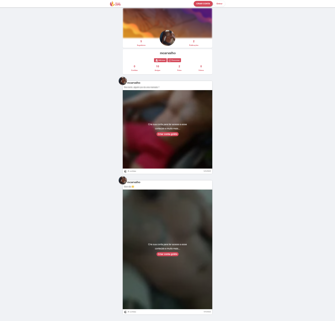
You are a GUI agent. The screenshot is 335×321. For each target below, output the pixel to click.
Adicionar (161, 60)
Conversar (176, 60)
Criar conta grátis (167, 134)
